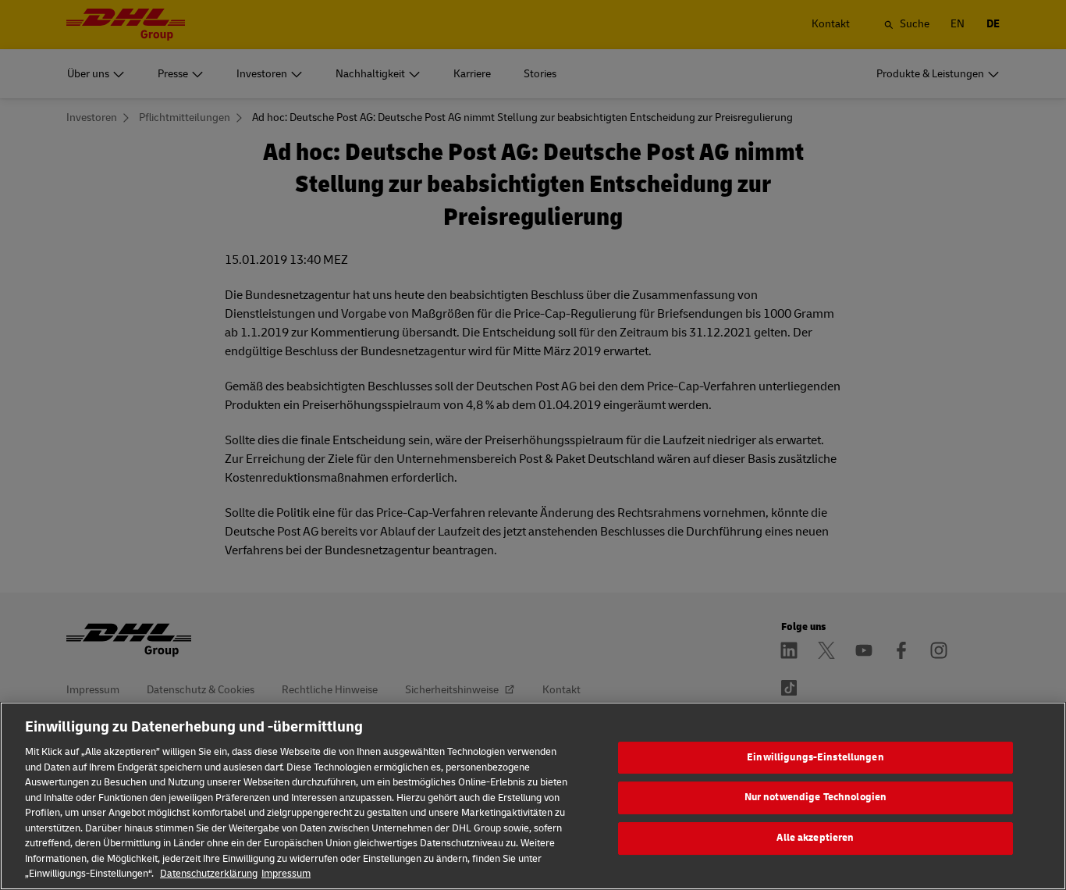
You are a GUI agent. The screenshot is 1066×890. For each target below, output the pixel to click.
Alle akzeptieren (815, 837)
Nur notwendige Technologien (815, 797)
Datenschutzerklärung (209, 873)
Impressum (286, 873)
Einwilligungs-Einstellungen (815, 757)
